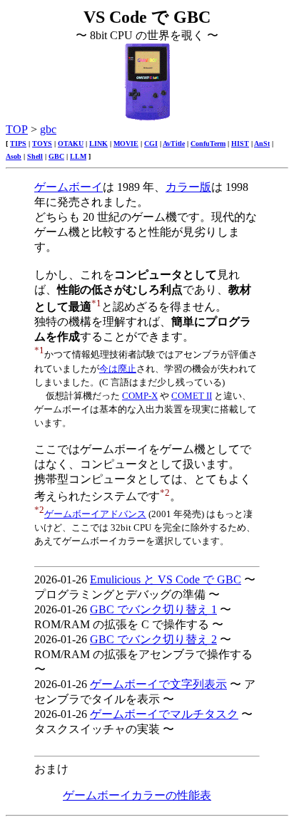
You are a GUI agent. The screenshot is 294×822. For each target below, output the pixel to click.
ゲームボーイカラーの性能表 (137, 795)
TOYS (42, 143)
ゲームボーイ (68, 187)
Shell (35, 156)
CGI (151, 143)
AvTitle (174, 143)
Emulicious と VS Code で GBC (165, 579)
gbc (48, 129)
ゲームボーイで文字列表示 (158, 684)
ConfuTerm (208, 143)
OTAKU (70, 143)
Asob (13, 156)
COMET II (191, 395)
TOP (17, 129)
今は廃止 (117, 368)
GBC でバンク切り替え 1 (153, 609)
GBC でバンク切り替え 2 (153, 639)
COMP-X (140, 395)
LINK (98, 143)
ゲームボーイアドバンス (95, 514)
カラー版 (188, 187)
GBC (56, 156)
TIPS (18, 143)
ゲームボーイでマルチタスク (164, 714)
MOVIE (125, 143)
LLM (78, 156)
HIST (240, 143)
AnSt (262, 143)
